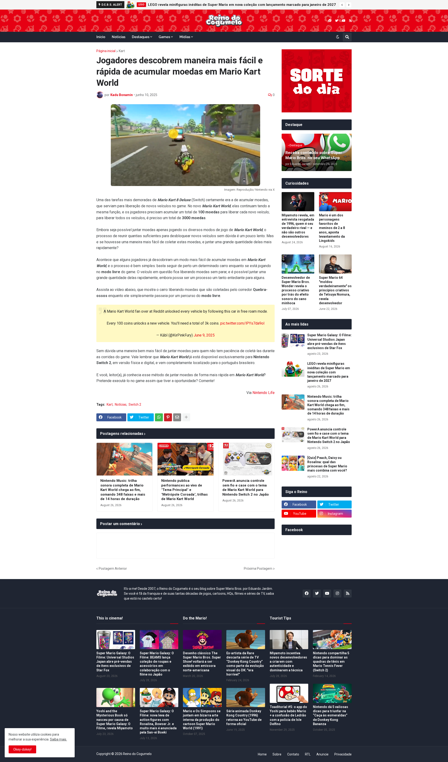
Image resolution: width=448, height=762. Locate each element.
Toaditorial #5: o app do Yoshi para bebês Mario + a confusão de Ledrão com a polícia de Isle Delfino (288, 715)
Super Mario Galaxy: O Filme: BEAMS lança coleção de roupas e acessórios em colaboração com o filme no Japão (157, 663)
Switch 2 (135, 404)
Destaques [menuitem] (140, 37)
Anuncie (322, 754)
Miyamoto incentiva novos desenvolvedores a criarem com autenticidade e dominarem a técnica (288, 661)
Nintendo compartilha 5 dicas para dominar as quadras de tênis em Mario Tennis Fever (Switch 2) (331, 661)
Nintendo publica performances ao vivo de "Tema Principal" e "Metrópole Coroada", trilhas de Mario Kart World (184, 490)
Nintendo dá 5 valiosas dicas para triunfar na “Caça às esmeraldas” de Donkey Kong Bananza (330, 715)
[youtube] (343, 21)
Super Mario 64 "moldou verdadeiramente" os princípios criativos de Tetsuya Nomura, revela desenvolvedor (335, 290)
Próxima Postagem (258, 568)
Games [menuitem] (164, 37)
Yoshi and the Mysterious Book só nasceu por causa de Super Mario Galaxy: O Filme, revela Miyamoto (114, 719)
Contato (293, 754)
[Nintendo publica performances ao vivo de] (185, 459)
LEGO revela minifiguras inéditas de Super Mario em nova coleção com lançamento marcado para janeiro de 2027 (242, 5)
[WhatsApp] (159, 417)
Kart (122, 51)
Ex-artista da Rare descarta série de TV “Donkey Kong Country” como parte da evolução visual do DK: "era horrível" (245, 663)
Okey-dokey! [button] (22, 749)
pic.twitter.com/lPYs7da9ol (242, 323)
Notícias (120, 404)
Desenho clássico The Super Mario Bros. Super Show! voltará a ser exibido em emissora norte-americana (202, 661)
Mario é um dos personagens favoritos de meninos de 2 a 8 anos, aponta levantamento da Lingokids (332, 228)
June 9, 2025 (204, 335)
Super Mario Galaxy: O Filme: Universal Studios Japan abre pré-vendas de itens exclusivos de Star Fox (329, 341)
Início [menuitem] (100, 37)
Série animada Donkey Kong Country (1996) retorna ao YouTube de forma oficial (244, 717)
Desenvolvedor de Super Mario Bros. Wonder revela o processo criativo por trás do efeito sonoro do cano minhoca (296, 290)
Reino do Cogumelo (137, 754)
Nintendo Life (263, 392)
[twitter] (336, 21)
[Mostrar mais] (186, 417)
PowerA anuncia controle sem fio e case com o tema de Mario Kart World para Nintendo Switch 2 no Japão (245, 488)
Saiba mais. (58, 739)
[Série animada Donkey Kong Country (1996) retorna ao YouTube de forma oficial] (245, 697)
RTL (308, 754)
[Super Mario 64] (335, 264)
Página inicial (106, 51)
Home (262, 754)
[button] (342, 5)
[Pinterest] (168, 417)
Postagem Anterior (113, 568)
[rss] (350, 21)
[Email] (177, 417)
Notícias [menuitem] (118, 37)
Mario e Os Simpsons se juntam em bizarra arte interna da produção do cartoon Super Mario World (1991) (201, 719)
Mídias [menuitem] (184, 37)
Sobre (277, 754)
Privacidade (343, 754)
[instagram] (337, 593)
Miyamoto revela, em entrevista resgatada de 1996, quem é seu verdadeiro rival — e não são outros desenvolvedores (298, 225)
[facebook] (329, 21)
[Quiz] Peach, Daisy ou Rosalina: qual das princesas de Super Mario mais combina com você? (327, 464)
